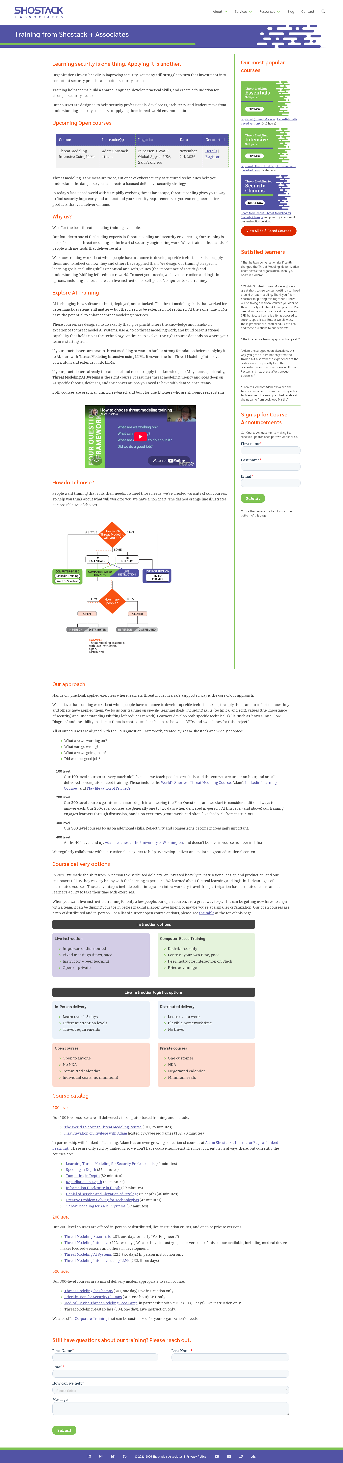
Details (211, 151)
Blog (290, 11)
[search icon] (323, 11)
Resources (267, 11)
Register (212, 156)
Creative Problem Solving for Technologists (102, 1200)
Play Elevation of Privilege (109, 788)
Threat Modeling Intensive (86, 1242)
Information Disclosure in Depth (93, 1188)
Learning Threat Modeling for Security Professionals (110, 1163)
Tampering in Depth (83, 1175)
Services (241, 11)
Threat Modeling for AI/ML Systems (96, 1206)
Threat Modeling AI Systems (88, 1254)
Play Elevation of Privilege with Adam (95, 1133)
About (218, 11)
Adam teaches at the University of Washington (144, 842)
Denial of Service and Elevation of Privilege (102, 1194)
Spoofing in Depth (81, 1169)
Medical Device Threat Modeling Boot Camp (100, 1303)
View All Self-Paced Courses (271, 230)
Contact (307, 11)
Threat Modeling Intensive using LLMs (97, 1260)
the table (206, 913)
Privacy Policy (196, 1456)
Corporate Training (91, 1318)
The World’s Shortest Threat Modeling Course (103, 1127)
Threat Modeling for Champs (88, 1291)
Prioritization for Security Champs (93, 1297)
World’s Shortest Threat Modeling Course (196, 782)
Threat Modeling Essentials (87, 1236)
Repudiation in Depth (84, 1182)
